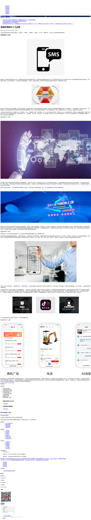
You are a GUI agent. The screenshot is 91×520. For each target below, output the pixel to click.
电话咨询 (5, 466)
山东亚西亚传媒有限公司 (15, 460)
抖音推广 (7, 443)
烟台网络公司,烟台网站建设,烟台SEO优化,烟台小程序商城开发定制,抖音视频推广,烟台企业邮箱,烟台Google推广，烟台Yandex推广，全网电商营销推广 (33, 458)
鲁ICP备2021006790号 (30, 460)
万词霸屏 (7, 445)
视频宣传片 (7, 435)
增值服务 (7, 8)
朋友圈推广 (7, 444)
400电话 (7, 433)
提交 (4, 518)
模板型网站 (7, 427)
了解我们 (7, 12)
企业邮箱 (7, 430)
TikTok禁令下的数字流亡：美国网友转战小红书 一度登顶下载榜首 (19, 19)
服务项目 (7, 7)
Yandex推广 (7, 448)
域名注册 (7, 432)
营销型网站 (7, 424)
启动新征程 (5, 408)
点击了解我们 (3, 16)
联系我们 (7, 13)
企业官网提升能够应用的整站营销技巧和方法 (14, 21)
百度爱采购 (7, 442)
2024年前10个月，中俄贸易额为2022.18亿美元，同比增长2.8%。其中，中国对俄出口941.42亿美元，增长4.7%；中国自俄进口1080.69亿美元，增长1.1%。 (38, 23)
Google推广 (7, 447)
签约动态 (7, 11)
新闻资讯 (5, 464)
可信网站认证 (8, 438)
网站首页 (7, 5)
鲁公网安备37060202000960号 (42, 460)
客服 (14, 470)
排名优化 (7, 9)
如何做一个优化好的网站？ (11, 22)
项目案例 (5, 463)
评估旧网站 (5, 403)
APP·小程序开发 (9, 423)
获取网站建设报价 (4, 415)
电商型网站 (7, 425)
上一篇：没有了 (3, 382)
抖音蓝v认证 (8, 437)
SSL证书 (7, 434)
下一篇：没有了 (11, 382)
